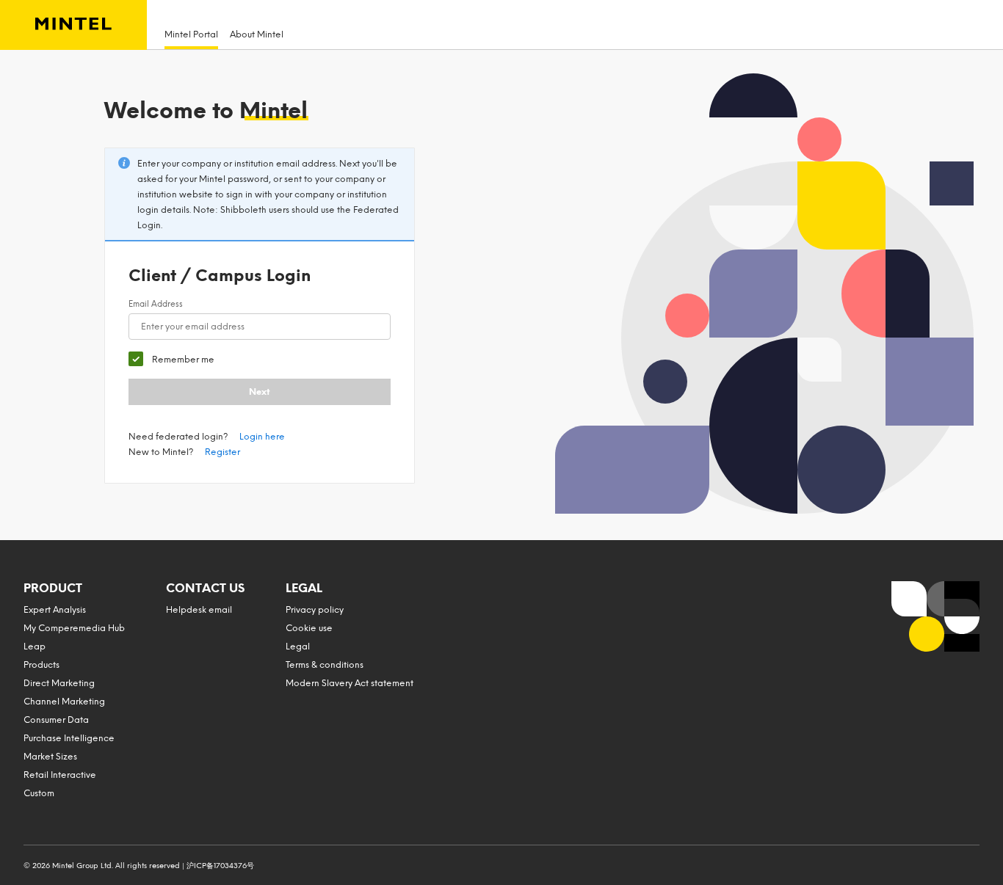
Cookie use (309, 628)
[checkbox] (171, 359)
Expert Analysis (54, 610)
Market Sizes (50, 756)
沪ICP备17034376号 (220, 865)
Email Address (155, 304)
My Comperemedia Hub (74, 628)
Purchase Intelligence (69, 738)
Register (222, 452)
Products (41, 665)
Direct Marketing (59, 683)
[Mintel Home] (73, 25)
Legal (298, 646)
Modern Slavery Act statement (349, 683)
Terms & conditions (324, 665)
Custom (38, 793)
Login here (262, 436)
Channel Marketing (64, 701)
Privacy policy (315, 610)
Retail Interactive (59, 775)
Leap (34, 646)
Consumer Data (56, 720)
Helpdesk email (199, 610)
